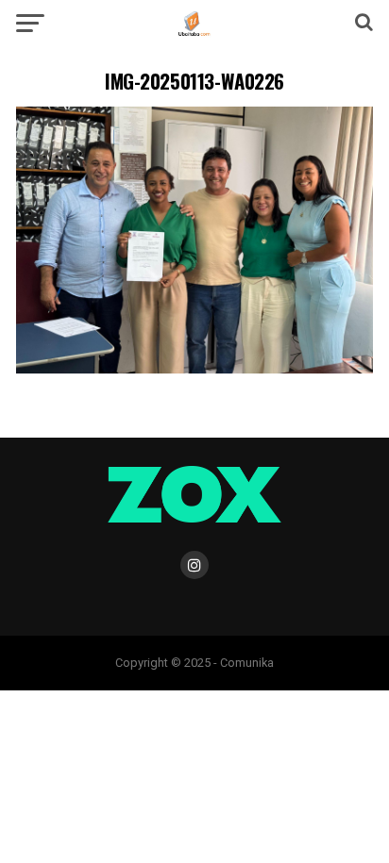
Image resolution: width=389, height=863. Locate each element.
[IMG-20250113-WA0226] (194, 368)
